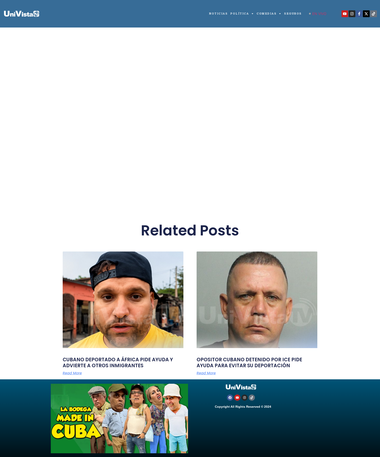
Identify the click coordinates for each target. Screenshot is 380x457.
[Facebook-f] (359, 13)
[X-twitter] (366, 13)
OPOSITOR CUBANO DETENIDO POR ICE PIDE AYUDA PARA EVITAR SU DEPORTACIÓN (249, 362)
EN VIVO (319, 13)
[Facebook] (230, 398)
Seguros (293, 13)
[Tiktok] (373, 13)
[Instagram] (352, 13)
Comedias (266, 13)
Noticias (218, 13)
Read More (72, 373)
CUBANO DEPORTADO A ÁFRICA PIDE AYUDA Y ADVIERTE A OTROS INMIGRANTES (118, 362)
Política (239, 13)
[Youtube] (345, 13)
